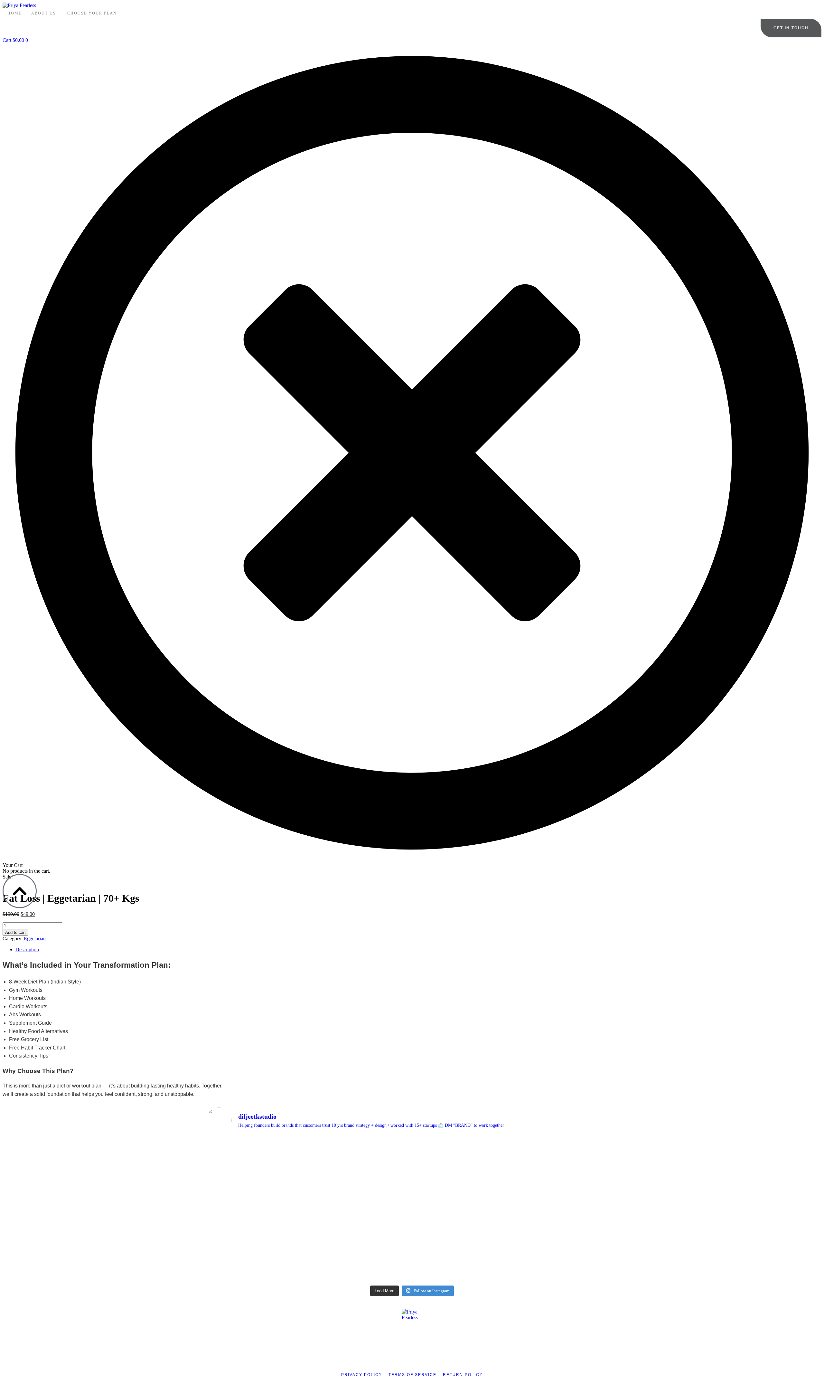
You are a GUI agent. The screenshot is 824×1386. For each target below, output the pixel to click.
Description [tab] (27, 949)
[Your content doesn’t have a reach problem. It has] (360, 1210)
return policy (463, 1374)
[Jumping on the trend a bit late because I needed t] (566, 1164)
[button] (791, 28)
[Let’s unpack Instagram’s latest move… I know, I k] (463, 1184)
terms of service (412, 1374)
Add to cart (15, 932)
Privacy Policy (361, 1374)
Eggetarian (35, 938)
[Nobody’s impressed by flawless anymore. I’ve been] (257, 1193)
